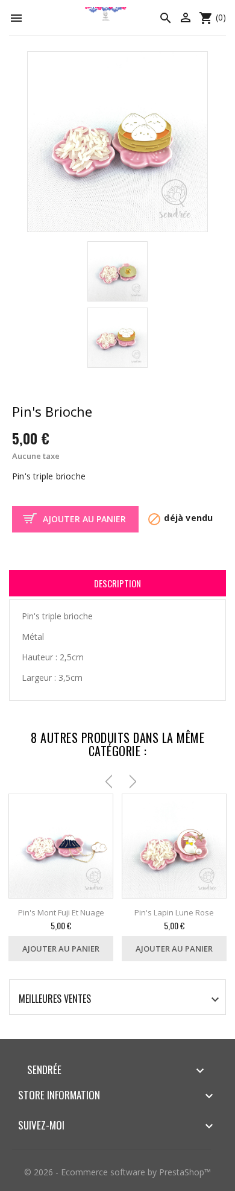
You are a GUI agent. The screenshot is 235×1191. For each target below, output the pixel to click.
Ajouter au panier (84, 519)
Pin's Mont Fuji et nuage (61, 912)
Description (117, 583)
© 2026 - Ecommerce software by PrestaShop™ (117, 1172)
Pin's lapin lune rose (174, 912)
